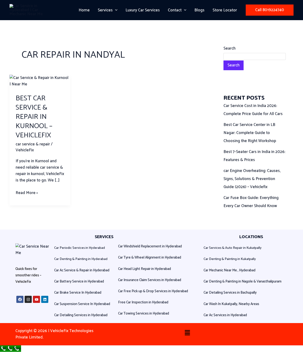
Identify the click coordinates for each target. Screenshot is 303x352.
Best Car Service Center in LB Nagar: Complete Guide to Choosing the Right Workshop (249, 132)
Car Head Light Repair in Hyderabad (144, 269)
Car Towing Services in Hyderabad (143, 313)
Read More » (27, 193)
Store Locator (225, 10)
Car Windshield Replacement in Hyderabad (150, 246)
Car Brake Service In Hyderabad (77, 293)
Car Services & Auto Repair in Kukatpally (233, 248)
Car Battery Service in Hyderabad (79, 281)
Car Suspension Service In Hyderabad (82, 304)
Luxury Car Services (142, 10)
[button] (115, 10)
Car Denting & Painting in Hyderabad (80, 259)
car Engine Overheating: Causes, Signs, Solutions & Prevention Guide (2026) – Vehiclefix (252, 178)
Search (229, 48)
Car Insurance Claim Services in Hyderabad (149, 280)
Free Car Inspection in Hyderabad (143, 302)
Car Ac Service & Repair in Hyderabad (81, 270)
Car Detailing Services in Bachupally (230, 293)
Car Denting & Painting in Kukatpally (230, 259)
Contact (175, 10)
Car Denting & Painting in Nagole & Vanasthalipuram (242, 281)
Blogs (199, 10)
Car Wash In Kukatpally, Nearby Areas (231, 304)
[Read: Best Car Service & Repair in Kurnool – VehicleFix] (39, 81)
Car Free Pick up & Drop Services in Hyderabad (153, 291)
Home (84, 10)
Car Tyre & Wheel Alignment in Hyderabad (149, 257)
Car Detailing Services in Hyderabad (80, 315)
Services (105, 10)
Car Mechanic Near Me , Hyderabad (229, 270)
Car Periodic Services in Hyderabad (79, 248)
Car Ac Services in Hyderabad (225, 315)
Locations (251, 237)
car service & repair (33, 144)
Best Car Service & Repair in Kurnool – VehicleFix (34, 117)
